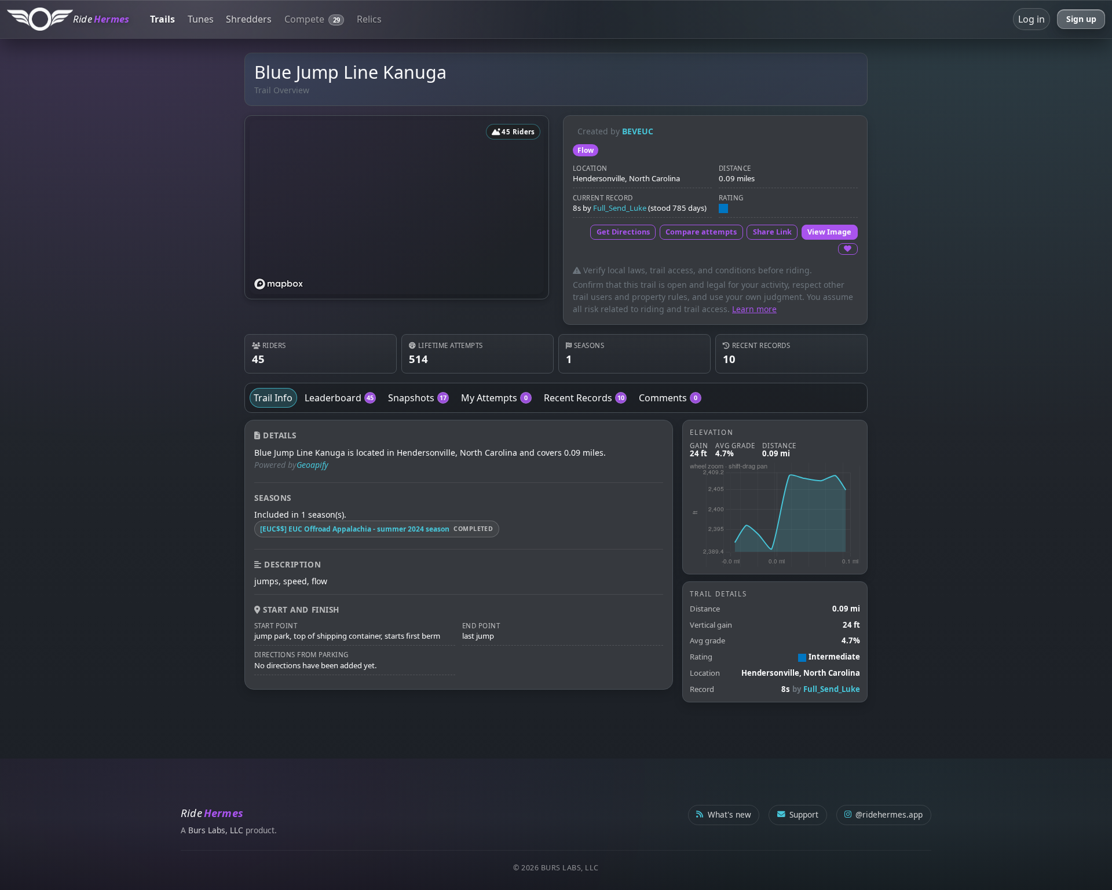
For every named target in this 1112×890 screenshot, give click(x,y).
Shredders (249, 19)
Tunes (201, 19)
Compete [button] (312, 19)
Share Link (772, 231)
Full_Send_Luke (619, 208)
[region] (397, 207)
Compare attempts (701, 231)
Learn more (754, 308)
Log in (1031, 19)
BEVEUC (637, 131)
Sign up (1081, 18)
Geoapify (312, 464)
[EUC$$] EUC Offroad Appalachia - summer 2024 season (354, 529)
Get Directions (623, 231)
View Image (829, 231)
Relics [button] (369, 19)
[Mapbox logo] (278, 284)
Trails (162, 19)
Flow (585, 150)
